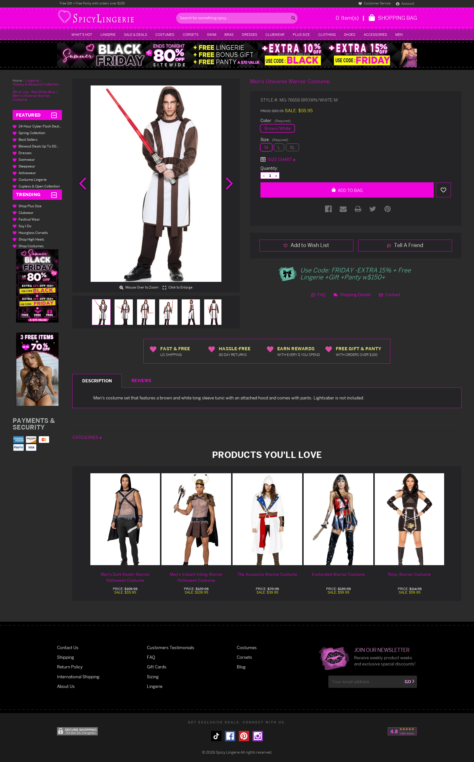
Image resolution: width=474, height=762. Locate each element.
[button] (37, 286)
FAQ (321, 294)
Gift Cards (156, 666)
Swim (211, 34)
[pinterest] (244, 736)
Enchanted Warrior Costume (338, 574)
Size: (274, 139)
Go (408, 681)
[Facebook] (328, 209)
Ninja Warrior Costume (409, 574)
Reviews (141, 380)
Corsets (190, 34)
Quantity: (269, 168)
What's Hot (81, 34)
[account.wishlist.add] (443, 190)
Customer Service (377, 3)
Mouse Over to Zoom (141, 287)
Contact (392, 294)
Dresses (249, 34)
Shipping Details (355, 294)
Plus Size (301, 34)
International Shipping (78, 676)
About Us (66, 686)
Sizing (153, 676)
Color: (275, 120)
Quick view (125, 519)
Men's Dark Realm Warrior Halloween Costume (125, 577)
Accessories (375, 34)
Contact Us (68, 647)
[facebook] (230, 736)
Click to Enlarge (180, 287)
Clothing (327, 34)
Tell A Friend (408, 245)
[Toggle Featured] (54, 115)
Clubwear (274, 34)
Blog (241, 666)
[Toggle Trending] (54, 194)
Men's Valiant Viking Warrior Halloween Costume (196, 577)
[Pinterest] (387, 209)
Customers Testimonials (170, 647)
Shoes (349, 34)
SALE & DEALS (135, 34)
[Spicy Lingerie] (115, 18)
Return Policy (70, 666)
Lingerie (108, 34)
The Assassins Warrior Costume (267, 574)
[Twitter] (372, 209)
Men (399, 34)
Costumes (164, 34)
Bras (229, 34)
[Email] (343, 209)
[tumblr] (216, 736)
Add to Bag (350, 190)
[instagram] (258, 736)
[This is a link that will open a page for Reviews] (402, 731)
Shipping (65, 657)
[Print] (358, 209)
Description (97, 380)
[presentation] (83, 183)
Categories (85, 437)
